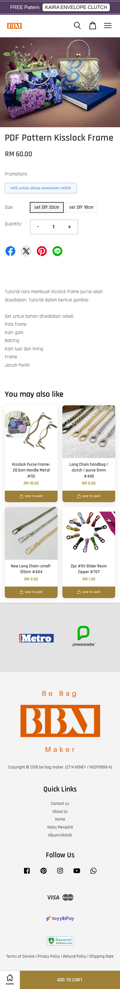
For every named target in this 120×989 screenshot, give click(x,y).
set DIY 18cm (81, 207)
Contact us (60, 803)
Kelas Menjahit (60, 827)
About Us (60, 811)
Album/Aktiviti (60, 835)
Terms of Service (20, 956)
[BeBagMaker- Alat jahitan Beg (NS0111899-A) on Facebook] (26, 873)
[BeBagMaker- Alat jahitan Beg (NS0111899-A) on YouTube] (76, 873)
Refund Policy (74, 956)
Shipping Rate (101, 956)
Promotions (16, 174)
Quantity (13, 224)
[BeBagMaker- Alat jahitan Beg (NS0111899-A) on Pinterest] (43, 873)
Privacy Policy (48, 956)
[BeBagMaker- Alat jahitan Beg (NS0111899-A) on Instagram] (60, 873)
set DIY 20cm (46, 207)
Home (60, 819)
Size (9, 207)
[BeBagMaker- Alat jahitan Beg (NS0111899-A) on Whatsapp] (93, 873)
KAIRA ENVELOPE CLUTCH (76, 7)
